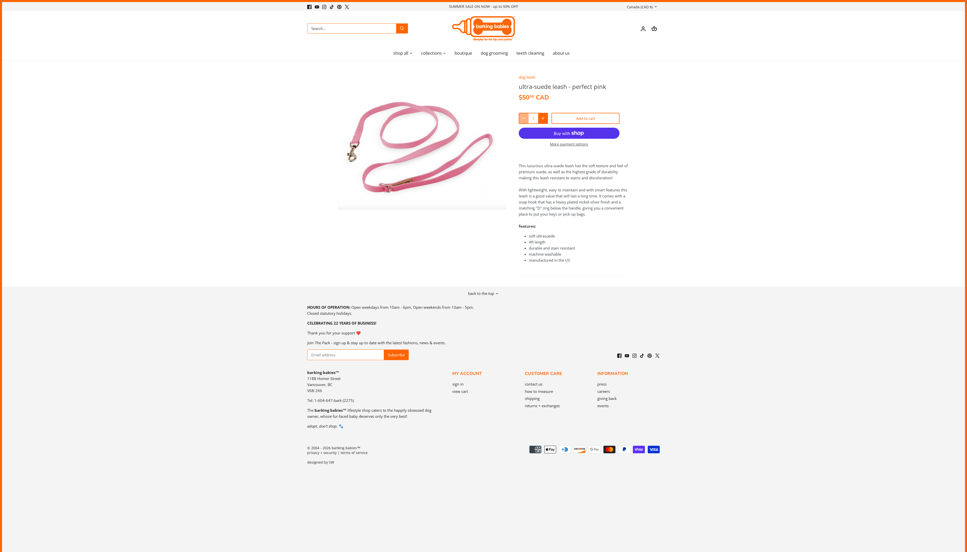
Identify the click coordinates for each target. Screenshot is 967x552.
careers (603, 391)
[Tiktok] (332, 6)
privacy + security (322, 453)
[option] (422, 154)
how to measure (539, 391)
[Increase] (543, 118)
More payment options (569, 144)
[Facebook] (309, 6)
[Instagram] (324, 6)
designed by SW (320, 462)
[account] (643, 29)
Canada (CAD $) (640, 7)
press (602, 384)
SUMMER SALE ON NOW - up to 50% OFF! (483, 6)
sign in (458, 384)
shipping (532, 398)
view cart (460, 391)
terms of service (354, 453)
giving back (607, 398)
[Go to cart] (654, 29)
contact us (533, 384)
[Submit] (402, 28)
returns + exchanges (542, 405)
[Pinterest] (339, 6)
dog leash (527, 77)
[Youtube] (317, 6)
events (603, 405)
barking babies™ (346, 448)
